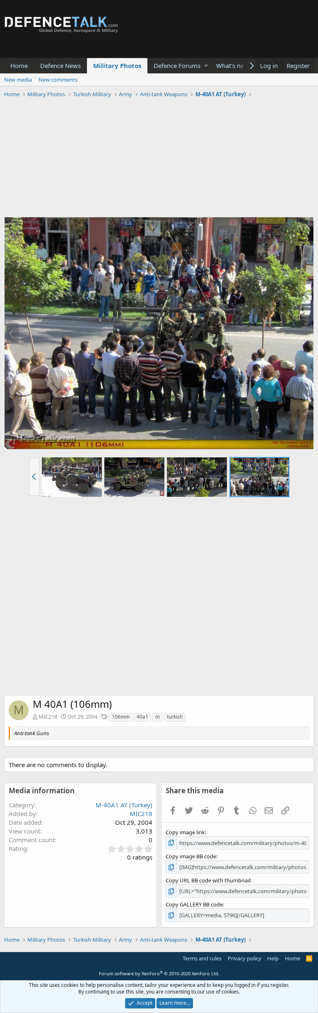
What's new (232, 65)
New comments (58, 79)
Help (273, 958)
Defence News (60, 65)
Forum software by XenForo (159, 973)
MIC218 (48, 716)
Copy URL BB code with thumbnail (208, 880)
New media (18, 79)
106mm (121, 716)
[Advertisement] (159, 159)
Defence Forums (177, 65)
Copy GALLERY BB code (194, 904)
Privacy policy (244, 958)
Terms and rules (202, 958)
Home (19, 65)
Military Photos (117, 65)
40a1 (142, 716)
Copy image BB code (191, 856)
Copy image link (185, 832)
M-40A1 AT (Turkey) (124, 805)
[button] (206, 65)
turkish (175, 716)
